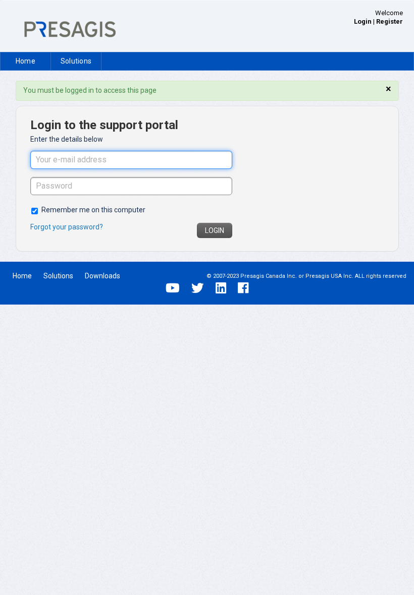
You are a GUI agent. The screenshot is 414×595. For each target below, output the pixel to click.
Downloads (102, 276)
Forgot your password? (66, 227)
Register (389, 21)
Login (214, 230)
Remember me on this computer (93, 210)
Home (25, 61)
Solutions (76, 61)
